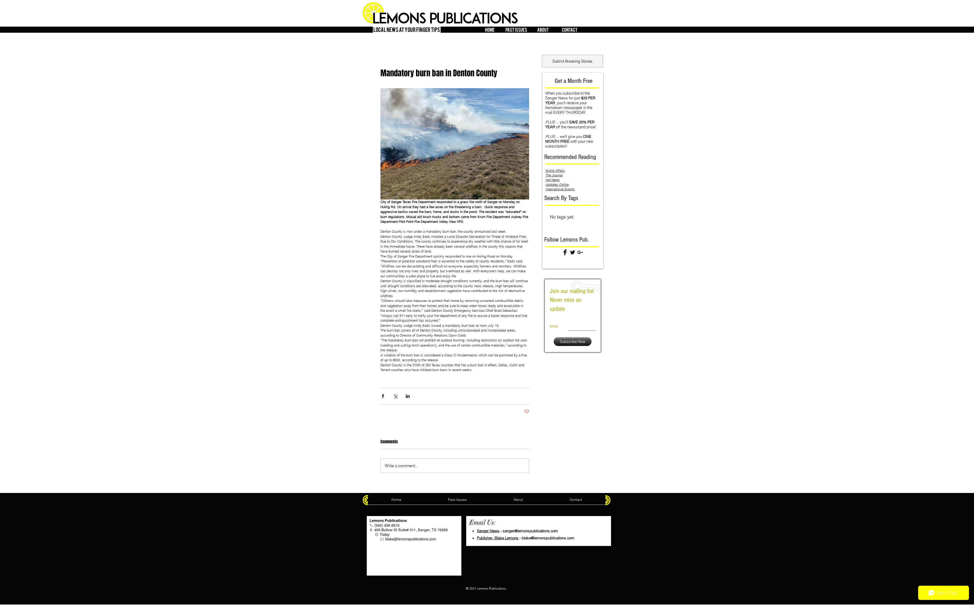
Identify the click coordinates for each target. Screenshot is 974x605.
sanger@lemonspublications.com (530, 530)
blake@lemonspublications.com (548, 538)
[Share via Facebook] (382, 396)
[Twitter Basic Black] (573, 252)
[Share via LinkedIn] (407, 396)
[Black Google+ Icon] (580, 252)
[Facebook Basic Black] (565, 252)
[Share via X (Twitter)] (395, 396)
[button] (516, 29)
